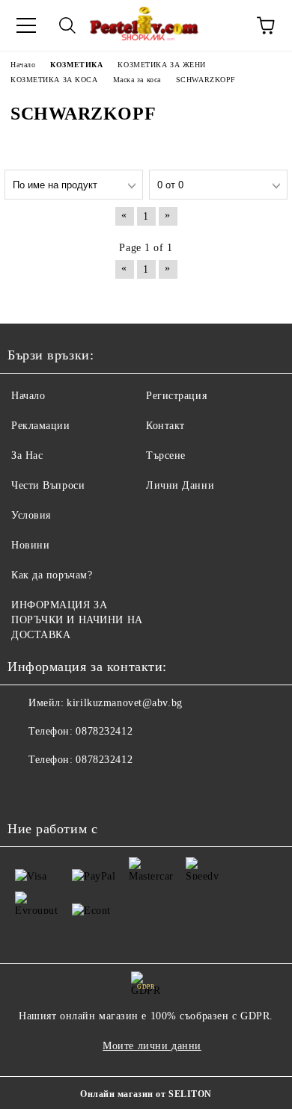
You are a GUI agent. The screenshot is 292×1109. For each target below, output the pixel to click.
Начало (28, 395)
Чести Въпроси (48, 485)
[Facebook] (27, 790)
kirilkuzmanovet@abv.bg (124, 702)
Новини (30, 545)
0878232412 (104, 731)
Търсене (166, 455)
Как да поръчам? (51, 575)
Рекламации (40, 425)
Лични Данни (180, 485)
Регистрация (176, 395)
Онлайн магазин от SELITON (146, 1094)
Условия (31, 515)
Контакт (165, 425)
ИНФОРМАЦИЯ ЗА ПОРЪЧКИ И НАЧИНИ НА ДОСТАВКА (77, 619)
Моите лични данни (152, 1045)
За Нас (27, 455)
